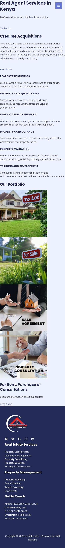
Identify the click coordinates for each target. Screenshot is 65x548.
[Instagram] (26, 439)
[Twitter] (12, 439)
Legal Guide (11, 490)
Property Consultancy (16, 459)
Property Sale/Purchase (17, 451)
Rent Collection (13, 483)
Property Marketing (15, 479)
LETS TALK (6, 404)
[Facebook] (6, 439)
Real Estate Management (18, 455)
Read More (6, 69)
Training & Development (18, 466)
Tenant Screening (14, 486)
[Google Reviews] (19, 439)
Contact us (5, 28)
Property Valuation (15, 462)
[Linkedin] (32, 439)
